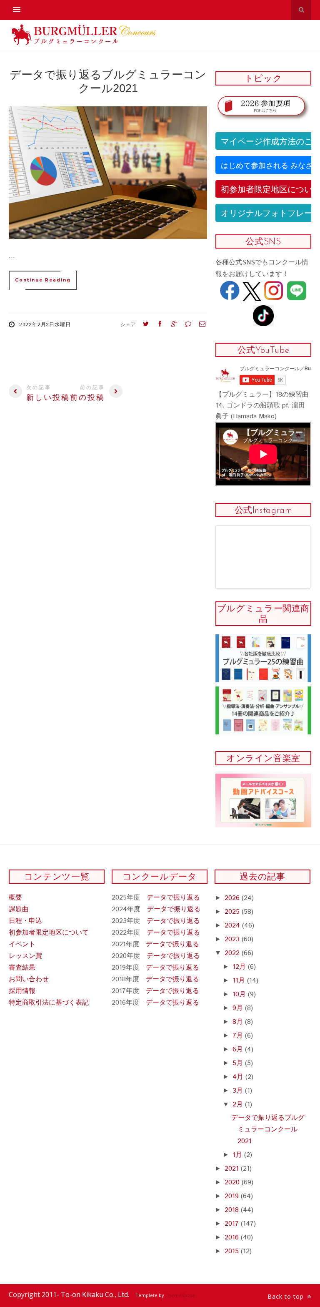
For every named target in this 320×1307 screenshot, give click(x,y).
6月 (238, 1049)
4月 (238, 1077)
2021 (233, 1169)
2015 (233, 1251)
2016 (233, 1237)
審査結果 (22, 968)
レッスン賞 (25, 956)
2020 (233, 1182)
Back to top (287, 1296)
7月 (238, 1036)
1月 (238, 1155)
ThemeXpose (180, 1295)
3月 (238, 1091)
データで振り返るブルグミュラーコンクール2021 (268, 1129)
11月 (239, 980)
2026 (233, 898)
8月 (238, 1022)
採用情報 (22, 991)
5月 (238, 1063)
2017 (233, 1224)
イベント (22, 944)
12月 (240, 967)
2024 (233, 925)
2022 (233, 953)
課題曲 (19, 909)
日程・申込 (25, 921)
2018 (233, 1210)
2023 (233, 939)
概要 (15, 897)
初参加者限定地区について (49, 933)
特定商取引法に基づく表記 (49, 1003)
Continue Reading (43, 280)
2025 (233, 912)
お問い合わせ (29, 979)
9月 (238, 1008)
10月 (240, 994)
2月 (238, 1104)
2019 (233, 1196)
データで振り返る (173, 897)
